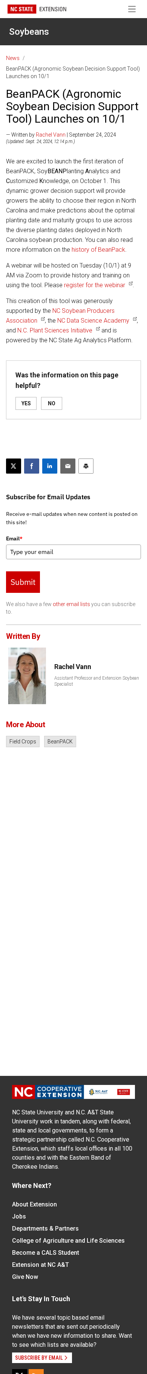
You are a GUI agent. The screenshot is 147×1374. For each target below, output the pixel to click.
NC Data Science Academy (93, 320)
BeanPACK (60, 742)
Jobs (19, 1216)
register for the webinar (94, 285)
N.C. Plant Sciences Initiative (54, 330)
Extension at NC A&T (40, 1264)
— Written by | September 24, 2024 (61, 135)
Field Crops (22, 742)
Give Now (25, 1276)
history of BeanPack (98, 249)
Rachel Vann (51, 135)
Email (14, 538)
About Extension (34, 1204)
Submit (23, 582)
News (13, 58)
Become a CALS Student (45, 1252)
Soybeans (29, 31)
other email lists (71, 604)
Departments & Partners (45, 1228)
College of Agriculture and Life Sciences (68, 1240)
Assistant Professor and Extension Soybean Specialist (96, 681)
